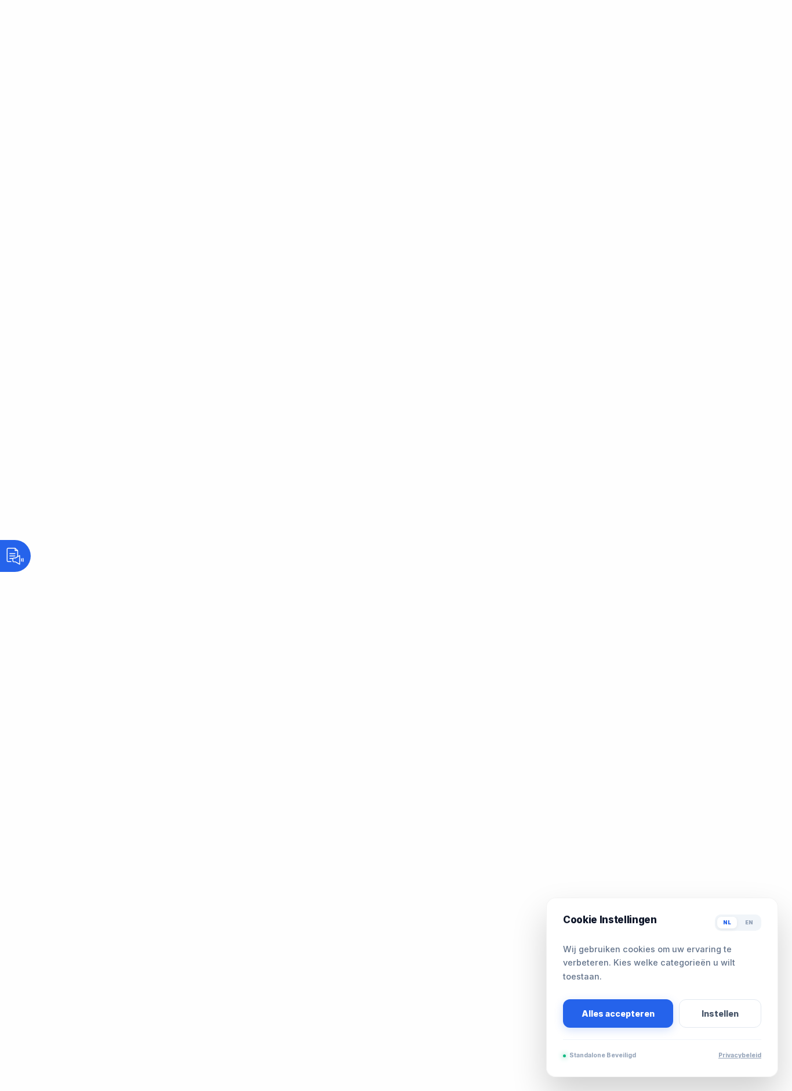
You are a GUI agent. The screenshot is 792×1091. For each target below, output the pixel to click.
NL (727, 922)
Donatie (93, 923)
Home (238, 56)
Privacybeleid (739, 1055)
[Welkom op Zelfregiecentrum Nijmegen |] (134, 57)
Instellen (720, 1013)
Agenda (479, 56)
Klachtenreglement (92, 971)
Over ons (285, 56)
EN (749, 922)
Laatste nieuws (107, 843)
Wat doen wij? (361, 56)
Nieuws (432, 56)
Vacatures (593, 56)
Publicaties (535, 56)
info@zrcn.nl (86, 786)
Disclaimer (75, 998)
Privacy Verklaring (90, 985)
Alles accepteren (618, 1013)
